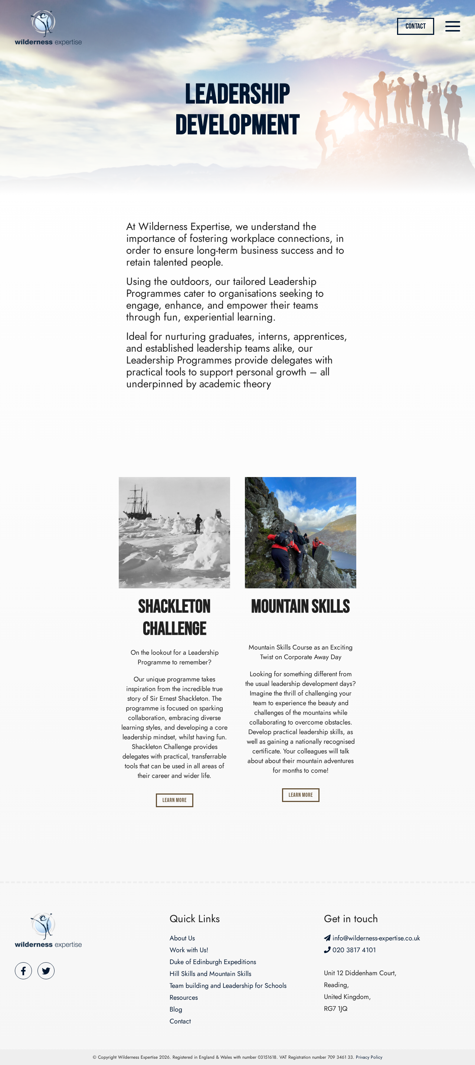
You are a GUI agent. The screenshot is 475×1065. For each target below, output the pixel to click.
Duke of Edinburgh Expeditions (213, 962)
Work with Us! (189, 950)
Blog (176, 1009)
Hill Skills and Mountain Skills (210, 974)
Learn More (175, 800)
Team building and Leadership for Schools (228, 985)
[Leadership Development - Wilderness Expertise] (48, 28)
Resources (184, 997)
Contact (416, 26)
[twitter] (46, 970)
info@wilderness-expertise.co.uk (375, 938)
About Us (182, 938)
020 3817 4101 (353, 950)
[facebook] (23, 970)
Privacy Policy (369, 1057)
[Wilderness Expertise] (48, 930)
